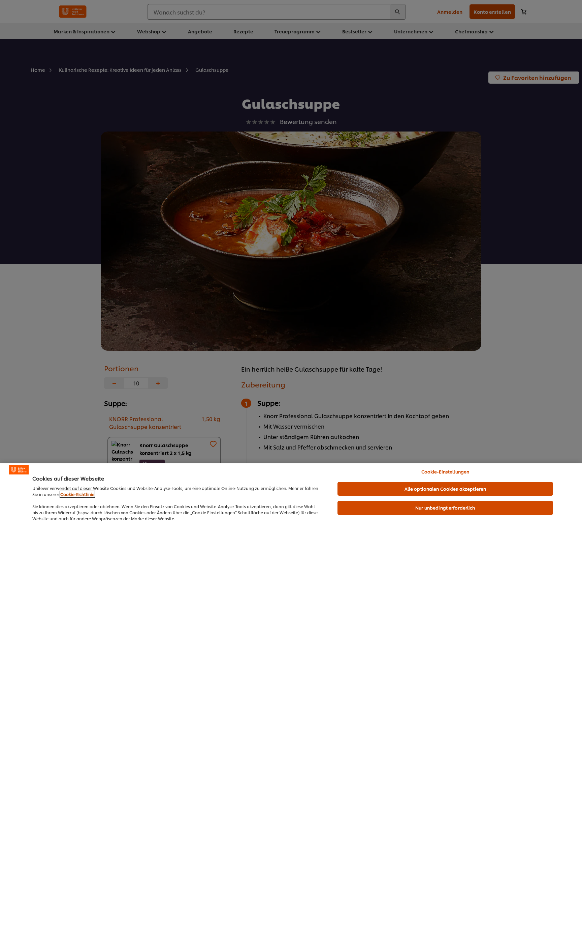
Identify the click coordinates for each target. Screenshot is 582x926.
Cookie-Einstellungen (445, 471)
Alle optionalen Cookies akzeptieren (445, 489)
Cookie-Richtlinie (77, 494)
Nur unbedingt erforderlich (445, 507)
